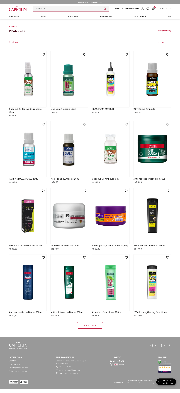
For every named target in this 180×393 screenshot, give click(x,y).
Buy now (27, 102)
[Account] (142, 8)
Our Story (12, 361)
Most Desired (140, 16)
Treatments (73, 16)
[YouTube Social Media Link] (160, 346)
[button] (13, 42)
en (170, 9)
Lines (43, 16)
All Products (14, 16)
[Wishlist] (147, 8)
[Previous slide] (10, 2)
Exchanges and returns (18, 368)
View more (90, 325)
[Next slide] (170, 2)
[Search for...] (104, 8)
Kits (169, 16)
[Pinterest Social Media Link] (169, 346)
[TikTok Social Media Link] (155, 346)
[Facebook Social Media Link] (164, 346)
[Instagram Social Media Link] (151, 346)
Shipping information (18, 371)
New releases (106, 16)
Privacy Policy (14, 364)
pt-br (160, 9)
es (166, 9)
